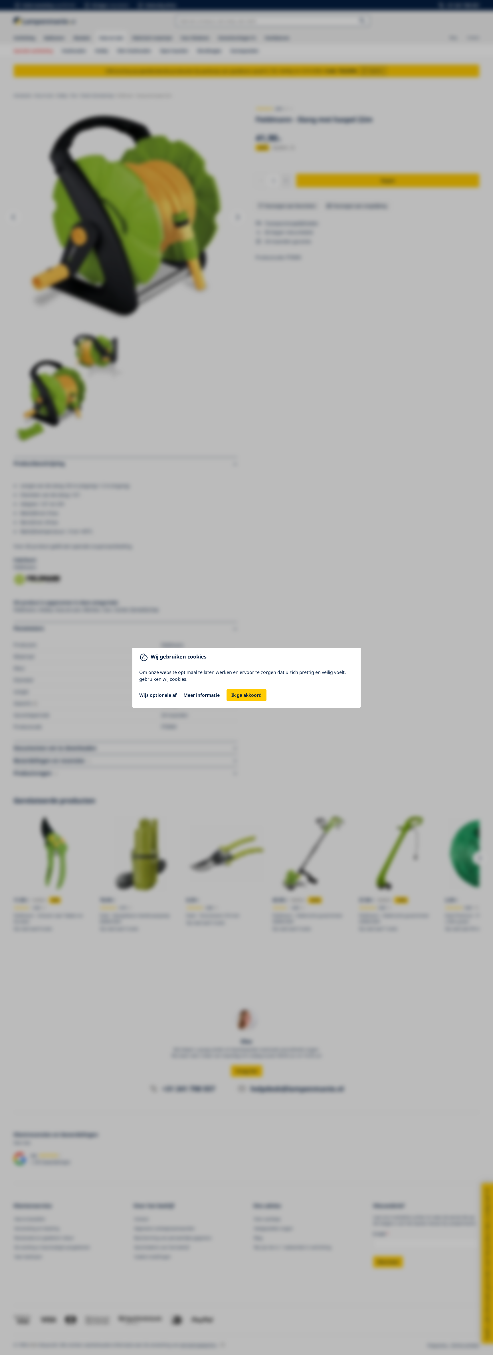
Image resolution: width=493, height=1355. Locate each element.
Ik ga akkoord (246, 695)
